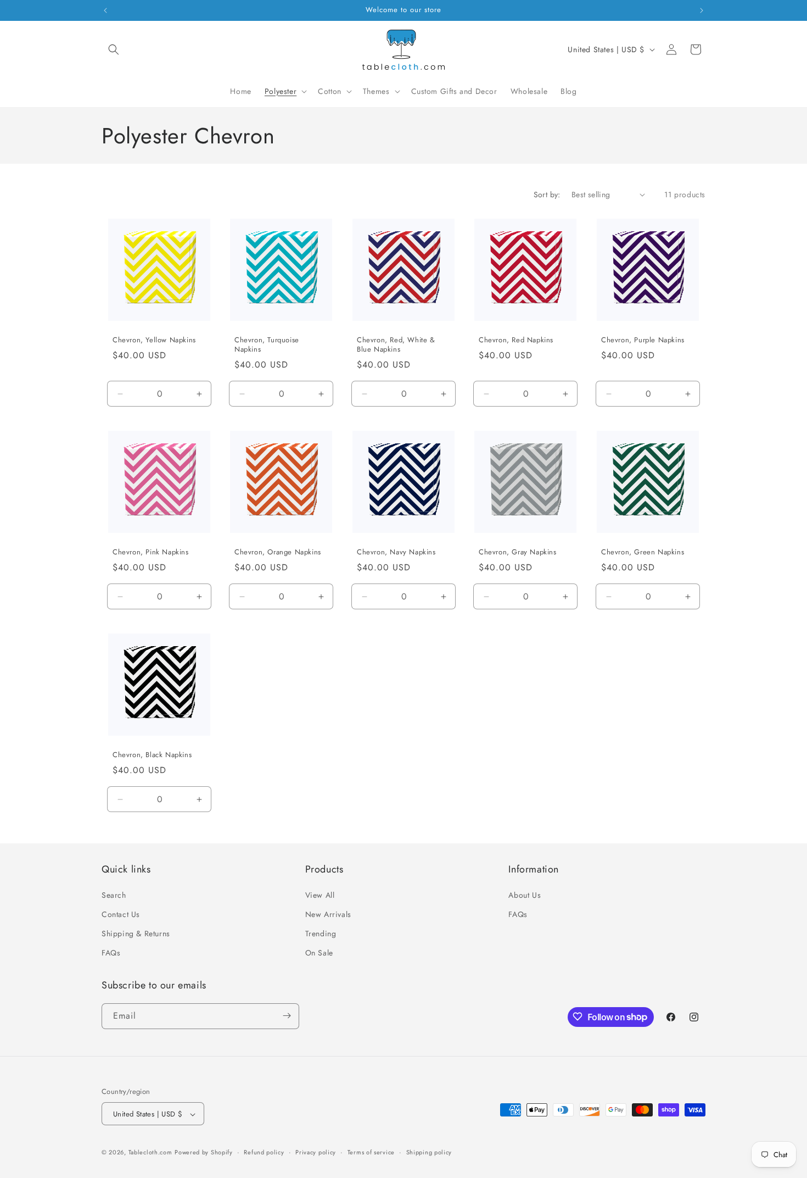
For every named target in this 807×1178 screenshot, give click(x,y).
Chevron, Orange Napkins (277, 552)
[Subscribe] (286, 1016)
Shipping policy (429, 1152)
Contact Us (121, 913)
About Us (524, 894)
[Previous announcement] (105, 10)
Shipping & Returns (136, 932)
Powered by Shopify (204, 1152)
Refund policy (264, 1152)
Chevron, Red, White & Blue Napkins (396, 345)
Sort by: (547, 194)
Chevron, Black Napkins (152, 755)
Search (114, 894)
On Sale (319, 952)
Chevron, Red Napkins (516, 340)
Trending (321, 932)
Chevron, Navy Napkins (396, 552)
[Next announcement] (702, 10)
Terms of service (371, 1152)
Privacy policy (315, 1152)
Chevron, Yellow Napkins (154, 340)
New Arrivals (328, 913)
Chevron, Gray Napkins (518, 552)
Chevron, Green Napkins (642, 552)
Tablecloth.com (150, 1152)
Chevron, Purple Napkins (643, 340)
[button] (114, 49)
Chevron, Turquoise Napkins (266, 345)
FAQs (111, 952)
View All (320, 894)
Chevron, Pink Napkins (151, 552)
